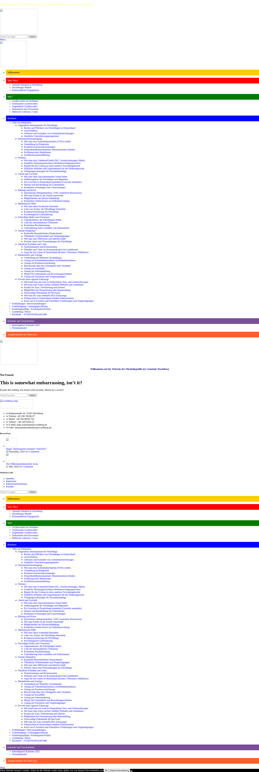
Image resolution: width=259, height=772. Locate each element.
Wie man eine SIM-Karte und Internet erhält (44, 238)
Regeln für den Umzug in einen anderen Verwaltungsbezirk (52, 166)
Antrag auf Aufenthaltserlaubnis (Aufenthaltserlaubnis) (50, 260)
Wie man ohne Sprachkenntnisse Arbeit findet (45, 176)
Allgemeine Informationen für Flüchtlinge (37, 125)
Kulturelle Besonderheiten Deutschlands (43, 233)
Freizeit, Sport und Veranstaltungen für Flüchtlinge (48, 241)
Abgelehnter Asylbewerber (24, 106)
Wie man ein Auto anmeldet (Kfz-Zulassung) (45, 295)
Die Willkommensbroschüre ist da (22, 464)
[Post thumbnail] (11, 446)
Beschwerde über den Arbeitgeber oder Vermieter (47, 265)
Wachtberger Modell (21, 87)
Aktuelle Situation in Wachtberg (27, 84)
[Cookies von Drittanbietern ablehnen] (131, 771)
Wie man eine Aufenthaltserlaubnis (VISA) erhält (47, 141)
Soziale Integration (27, 230)
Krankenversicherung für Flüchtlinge (41, 211)
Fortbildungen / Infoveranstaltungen (29, 303)
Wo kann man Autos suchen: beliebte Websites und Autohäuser (54, 284)
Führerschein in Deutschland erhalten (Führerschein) (49, 298)
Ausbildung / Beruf (21, 311)
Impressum (11, 481)
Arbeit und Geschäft (27, 174)
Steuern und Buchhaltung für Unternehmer (44, 184)
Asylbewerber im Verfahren (25, 101)
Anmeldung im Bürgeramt (36, 144)
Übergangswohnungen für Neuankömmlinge (45, 171)
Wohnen (22, 157)
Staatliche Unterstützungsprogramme (41, 136)
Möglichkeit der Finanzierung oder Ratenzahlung (47, 290)
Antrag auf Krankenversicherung (39, 263)
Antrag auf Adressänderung (37, 271)
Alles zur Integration (21, 122)
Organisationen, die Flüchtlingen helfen (42, 220)
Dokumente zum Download (25, 109)
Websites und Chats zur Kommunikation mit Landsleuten (51, 249)
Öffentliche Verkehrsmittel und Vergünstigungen (47, 236)
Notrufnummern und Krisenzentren (40, 247)
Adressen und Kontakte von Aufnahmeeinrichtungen (49, 133)
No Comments (32, 451)
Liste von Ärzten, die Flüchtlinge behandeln (44, 209)
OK (106, 770)
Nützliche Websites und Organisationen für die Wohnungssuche (54, 168)
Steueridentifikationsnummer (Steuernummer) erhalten (49, 149)
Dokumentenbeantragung (30, 138)
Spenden (10, 478)
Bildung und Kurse (27, 190)
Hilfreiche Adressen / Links (25, 111)
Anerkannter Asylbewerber (25, 103)
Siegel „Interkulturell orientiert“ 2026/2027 (26, 449)
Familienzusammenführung (37, 155)
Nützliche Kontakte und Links (32, 244)
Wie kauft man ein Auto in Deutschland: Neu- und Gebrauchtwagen (56, 282)
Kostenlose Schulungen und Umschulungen (44, 187)
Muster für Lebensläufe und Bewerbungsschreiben (48, 274)
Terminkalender (19, 328)
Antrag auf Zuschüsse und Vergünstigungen (44, 276)
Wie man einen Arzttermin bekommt (41, 206)
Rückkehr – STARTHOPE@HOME (29, 314)
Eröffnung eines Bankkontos (37, 152)
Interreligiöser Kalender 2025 (26, 325)
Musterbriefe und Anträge (30, 255)
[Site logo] (18, 33)
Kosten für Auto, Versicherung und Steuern (44, 287)
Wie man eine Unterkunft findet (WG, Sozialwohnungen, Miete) (54, 160)
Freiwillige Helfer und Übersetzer (34, 217)
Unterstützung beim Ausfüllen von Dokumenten (46, 228)
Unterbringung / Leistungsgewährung (30, 306)
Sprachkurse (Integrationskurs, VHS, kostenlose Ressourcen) (53, 193)
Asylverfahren (30, 130)
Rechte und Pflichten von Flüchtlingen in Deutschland (49, 128)
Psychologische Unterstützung (38, 214)
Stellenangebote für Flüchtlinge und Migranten (46, 179)
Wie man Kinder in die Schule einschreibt (43, 195)
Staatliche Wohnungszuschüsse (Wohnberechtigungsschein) (52, 163)
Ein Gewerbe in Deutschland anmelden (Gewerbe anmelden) (53, 182)
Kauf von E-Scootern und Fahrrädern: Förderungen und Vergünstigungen (59, 301)
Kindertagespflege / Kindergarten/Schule (31, 309)
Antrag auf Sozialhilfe (34, 268)
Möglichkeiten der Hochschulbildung (41, 198)
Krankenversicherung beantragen (39, 147)
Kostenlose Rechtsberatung (37, 225)
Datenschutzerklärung (16, 484)
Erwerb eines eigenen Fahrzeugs (33, 279)
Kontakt (10, 486)
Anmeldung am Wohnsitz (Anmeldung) (42, 257)
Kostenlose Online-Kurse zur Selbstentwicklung (47, 201)
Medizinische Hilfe (27, 203)
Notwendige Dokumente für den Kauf (42, 293)
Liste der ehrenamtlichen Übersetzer (41, 222)
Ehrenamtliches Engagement (25, 90)
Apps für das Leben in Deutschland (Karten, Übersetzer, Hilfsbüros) (56, 252)
